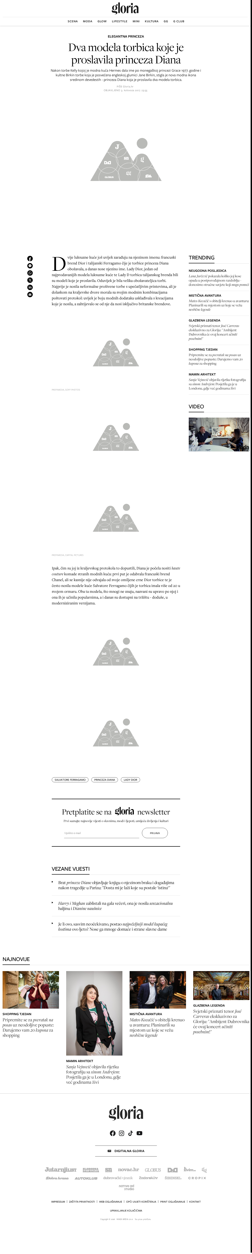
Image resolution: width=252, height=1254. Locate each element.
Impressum (58, 1202)
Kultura (152, 21)
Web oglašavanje (110, 1202)
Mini (136, 21)
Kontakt (195, 1202)
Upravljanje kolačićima (126, 1211)
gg (166, 21)
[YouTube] (139, 1133)
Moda (87, 21)
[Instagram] (121, 1133)
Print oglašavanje (172, 1202)
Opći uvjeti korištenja (141, 1202)
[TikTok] (130, 1133)
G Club (178, 21)
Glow (102, 21)
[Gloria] (125, 8)
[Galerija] (126, 158)
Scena (73, 21)
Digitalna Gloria (129, 1151)
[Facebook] (112, 1133)
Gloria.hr (128, 86)
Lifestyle (120, 21)
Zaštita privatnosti (82, 1202)
